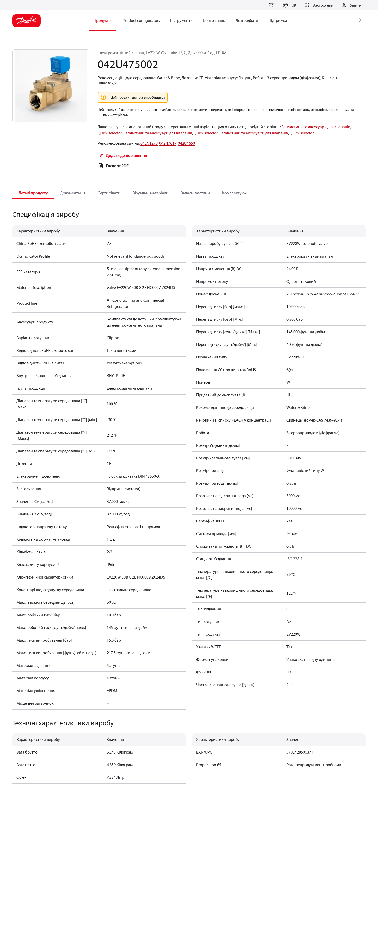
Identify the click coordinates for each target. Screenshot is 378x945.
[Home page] (26, 20)
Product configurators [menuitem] (141, 20)
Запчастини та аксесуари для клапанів (316, 126)
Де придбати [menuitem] (247, 20)
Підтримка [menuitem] (277, 20)
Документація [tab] (72, 192)
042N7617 (167, 143)
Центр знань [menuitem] (214, 20)
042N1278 (149, 143)
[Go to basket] (271, 5)
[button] (288, 5)
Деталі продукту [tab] (33, 192)
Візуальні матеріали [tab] (150, 192)
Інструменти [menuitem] (181, 20)
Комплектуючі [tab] (235, 192)
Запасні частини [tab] (195, 192)
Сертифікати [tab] (109, 192)
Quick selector (110, 132)
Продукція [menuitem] (103, 20)
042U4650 (186, 143)
